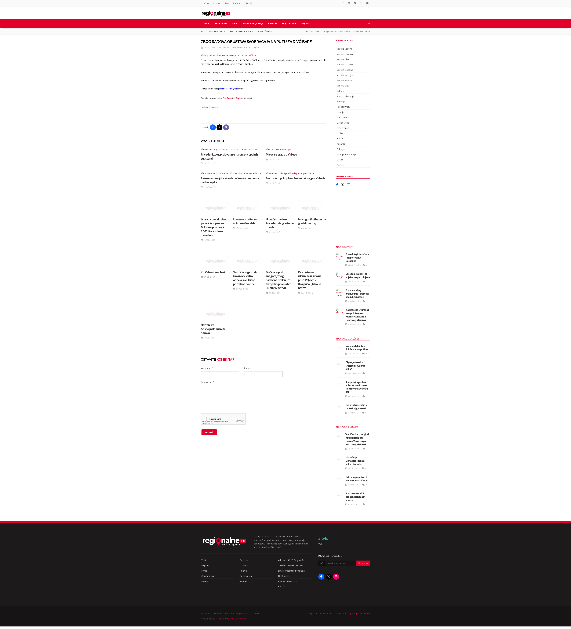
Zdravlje (341, 101)
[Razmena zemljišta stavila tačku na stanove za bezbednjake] (231, 173)
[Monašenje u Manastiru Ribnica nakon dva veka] (339, 459)
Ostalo (340, 159)
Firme (204, 570)
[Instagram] (355, 3)
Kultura (340, 90)
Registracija (238, 3)
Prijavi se (363, 563)
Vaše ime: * (207, 368)
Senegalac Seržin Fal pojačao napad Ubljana (357, 275)
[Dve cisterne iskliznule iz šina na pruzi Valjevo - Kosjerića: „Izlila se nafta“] (312, 261)
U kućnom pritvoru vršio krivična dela (245, 221)
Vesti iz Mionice (243, 47)
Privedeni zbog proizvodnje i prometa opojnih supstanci (357, 294)
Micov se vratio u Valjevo (281, 154)
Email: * (248, 368)
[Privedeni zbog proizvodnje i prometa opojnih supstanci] (231, 149)
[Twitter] (349, 3)
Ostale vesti (343, 122)
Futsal (340, 138)
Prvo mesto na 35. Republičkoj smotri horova (355, 497)
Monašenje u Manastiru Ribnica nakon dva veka (354, 461)
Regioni (205, 565)
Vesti (318, 31)
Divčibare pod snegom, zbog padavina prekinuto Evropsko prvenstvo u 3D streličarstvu (279, 280)
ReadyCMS (365, 613)
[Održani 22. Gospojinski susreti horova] (215, 314)
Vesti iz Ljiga (343, 85)
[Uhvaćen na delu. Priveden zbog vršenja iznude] (280, 208)
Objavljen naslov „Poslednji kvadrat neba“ (355, 366)
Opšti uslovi (284, 575)
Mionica (214, 107)
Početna (206, 3)
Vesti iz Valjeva (229, 47)
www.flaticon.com (237, 618)
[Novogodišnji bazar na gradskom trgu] (312, 208)
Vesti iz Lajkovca (345, 53)
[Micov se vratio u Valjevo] (296, 149)
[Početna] (215, 13)
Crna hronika (343, 127)
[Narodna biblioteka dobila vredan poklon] (339, 348)
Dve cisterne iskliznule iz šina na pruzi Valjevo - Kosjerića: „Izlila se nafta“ (309, 280)
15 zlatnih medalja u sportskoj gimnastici (356, 406)
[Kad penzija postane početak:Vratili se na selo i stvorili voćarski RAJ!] (339, 384)
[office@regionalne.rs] (367, 3)
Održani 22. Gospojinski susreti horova (213, 329)
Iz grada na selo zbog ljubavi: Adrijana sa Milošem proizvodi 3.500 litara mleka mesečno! (214, 227)
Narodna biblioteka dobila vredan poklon (356, 347)
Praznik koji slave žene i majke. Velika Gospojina (357, 258)
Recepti (205, 581)
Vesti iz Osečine (345, 69)
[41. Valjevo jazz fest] (215, 261)
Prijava (226, 3)
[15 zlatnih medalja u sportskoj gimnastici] (339, 407)
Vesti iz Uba (343, 59)
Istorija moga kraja (346, 154)
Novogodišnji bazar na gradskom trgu (312, 221)
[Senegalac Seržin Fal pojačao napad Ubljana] (339, 275)
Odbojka (341, 149)
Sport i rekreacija (345, 96)
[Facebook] (343, 3)
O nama (216, 3)
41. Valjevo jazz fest (213, 272)
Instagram (238, 98)
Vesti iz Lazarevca (346, 64)
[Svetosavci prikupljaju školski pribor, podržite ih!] (296, 173)
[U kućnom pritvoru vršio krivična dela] (247, 208)
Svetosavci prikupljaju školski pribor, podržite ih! (295, 178)
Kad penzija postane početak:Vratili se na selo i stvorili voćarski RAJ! (356, 387)
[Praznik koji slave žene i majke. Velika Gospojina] (339, 256)
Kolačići (282, 586)
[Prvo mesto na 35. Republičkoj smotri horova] (339, 495)
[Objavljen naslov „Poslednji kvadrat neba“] (339, 364)
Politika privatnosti (287, 581)
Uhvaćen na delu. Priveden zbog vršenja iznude (280, 223)
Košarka (341, 143)
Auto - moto (343, 117)
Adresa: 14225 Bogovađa (291, 560)
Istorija (340, 112)
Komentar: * (207, 382)
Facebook (227, 98)
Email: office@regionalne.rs (292, 570)
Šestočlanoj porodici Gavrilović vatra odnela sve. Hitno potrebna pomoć (245, 278)
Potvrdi (209, 432)
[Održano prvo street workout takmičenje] (339, 479)
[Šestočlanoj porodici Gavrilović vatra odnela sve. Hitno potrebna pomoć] (247, 261)
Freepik (218, 618)
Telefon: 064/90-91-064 (290, 565)
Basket (340, 164)
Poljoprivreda (343, 106)
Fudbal (340, 133)
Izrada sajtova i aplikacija (346, 613)
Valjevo (205, 107)
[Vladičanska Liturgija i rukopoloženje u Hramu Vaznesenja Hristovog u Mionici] (339, 311)
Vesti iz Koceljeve (346, 75)
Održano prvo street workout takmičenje (356, 478)
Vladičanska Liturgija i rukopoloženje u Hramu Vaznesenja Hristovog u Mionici (357, 314)
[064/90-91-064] (361, 3)
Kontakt (249, 3)
